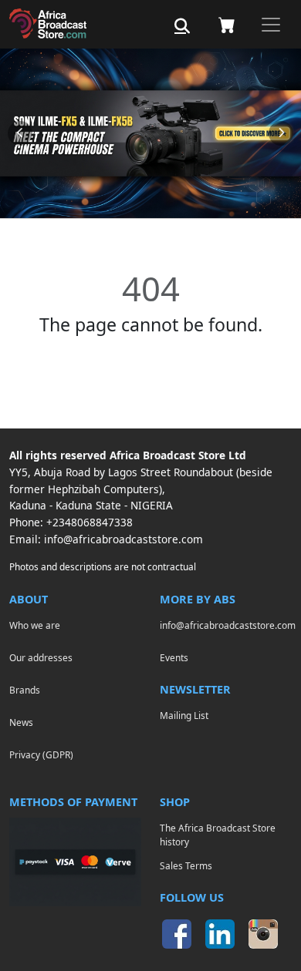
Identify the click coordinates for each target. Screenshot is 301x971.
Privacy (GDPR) (41, 754)
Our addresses (41, 657)
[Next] (281, 133)
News (21, 722)
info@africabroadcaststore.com (123, 539)
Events (174, 657)
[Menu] (271, 25)
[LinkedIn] (220, 934)
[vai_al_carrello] (227, 25)
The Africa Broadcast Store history (218, 834)
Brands (24, 690)
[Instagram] (263, 934)
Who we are (34, 625)
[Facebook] (177, 934)
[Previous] (20, 133)
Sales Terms (186, 865)
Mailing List (184, 715)
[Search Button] (182, 26)
